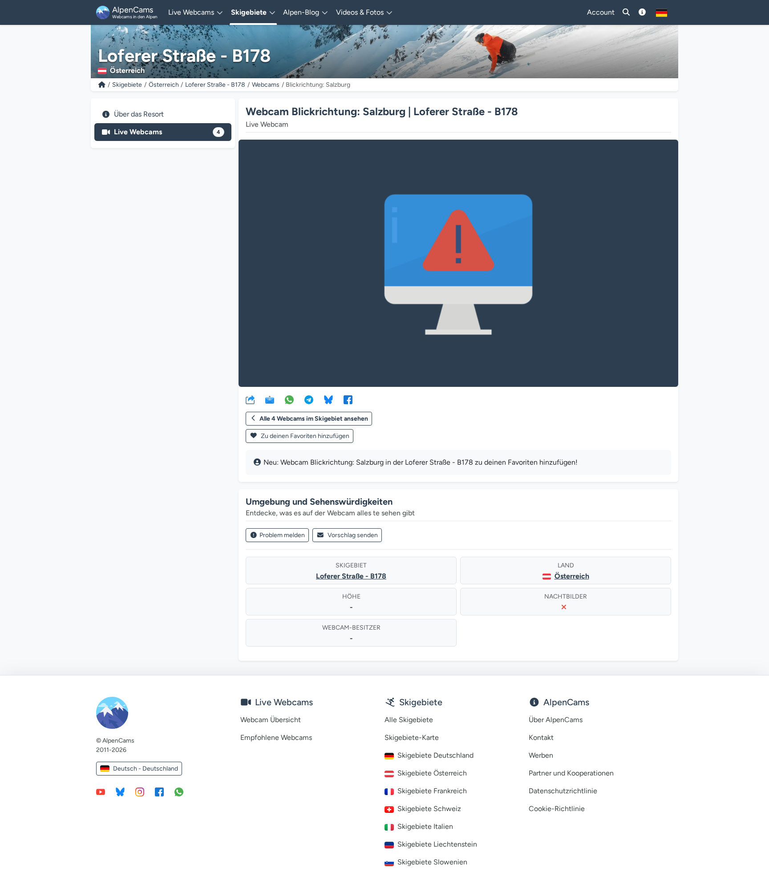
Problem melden (282, 535)
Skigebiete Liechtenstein (437, 844)
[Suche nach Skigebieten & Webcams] (626, 12)
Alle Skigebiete (408, 719)
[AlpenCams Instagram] (139, 791)
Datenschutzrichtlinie (563, 791)
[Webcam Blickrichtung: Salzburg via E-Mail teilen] (269, 399)
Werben (541, 755)
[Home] (102, 84)
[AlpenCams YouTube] (100, 791)
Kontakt (541, 737)
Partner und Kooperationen (571, 773)
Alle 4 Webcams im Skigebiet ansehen (313, 418)
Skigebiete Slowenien (432, 862)
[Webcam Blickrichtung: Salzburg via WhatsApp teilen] (289, 399)
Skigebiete (127, 84)
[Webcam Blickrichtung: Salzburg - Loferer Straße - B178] (458, 263)
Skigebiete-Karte (411, 737)
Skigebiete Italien (425, 826)
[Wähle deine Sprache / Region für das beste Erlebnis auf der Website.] (661, 12)
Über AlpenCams (556, 719)
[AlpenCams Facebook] (159, 791)
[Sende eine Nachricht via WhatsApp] (178, 791)
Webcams (265, 84)
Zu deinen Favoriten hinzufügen (304, 436)
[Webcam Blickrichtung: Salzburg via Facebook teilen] (348, 399)
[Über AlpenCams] (642, 12)
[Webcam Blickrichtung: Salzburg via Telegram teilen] (308, 399)
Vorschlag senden (353, 535)
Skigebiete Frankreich (432, 791)
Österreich (164, 84)
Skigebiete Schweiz (429, 808)
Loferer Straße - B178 (215, 84)
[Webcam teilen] (250, 399)
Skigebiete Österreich (432, 773)
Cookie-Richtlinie (557, 808)
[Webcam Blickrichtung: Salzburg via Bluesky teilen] (328, 399)
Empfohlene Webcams (276, 737)
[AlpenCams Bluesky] (120, 791)
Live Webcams (167, 132)
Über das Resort (139, 114)
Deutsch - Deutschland (145, 768)
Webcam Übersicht (270, 719)
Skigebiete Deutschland (435, 755)
